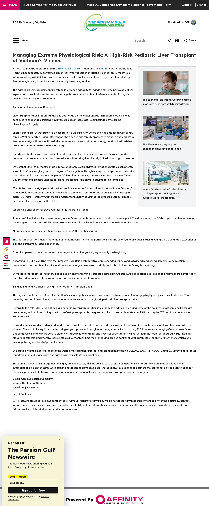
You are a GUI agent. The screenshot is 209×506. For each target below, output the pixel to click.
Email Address (17, 476)
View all (201, 4)
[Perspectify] (6, 249)
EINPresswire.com (68, 68)
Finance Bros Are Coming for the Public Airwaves (41, 5)
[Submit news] (6, 241)
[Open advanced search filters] (177, 40)
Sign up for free (33, 490)
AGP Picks (10, 4)
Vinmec (99, 68)
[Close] (59, 439)
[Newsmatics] (6, 264)
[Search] (170, 40)
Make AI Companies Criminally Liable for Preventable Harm (129, 5)
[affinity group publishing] (6, 257)
